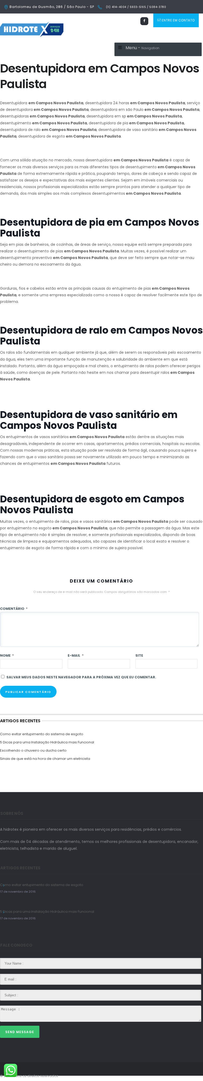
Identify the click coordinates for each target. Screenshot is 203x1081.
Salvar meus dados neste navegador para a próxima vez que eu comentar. (81, 677)
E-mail (76, 655)
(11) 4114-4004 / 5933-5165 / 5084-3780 (135, 7)
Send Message (19, 1032)
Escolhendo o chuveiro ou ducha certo (33, 750)
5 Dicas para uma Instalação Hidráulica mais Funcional (47, 742)
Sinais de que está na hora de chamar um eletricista (45, 758)
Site (139, 655)
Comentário (13, 608)
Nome (7, 655)
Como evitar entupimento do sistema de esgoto (41, 734)
